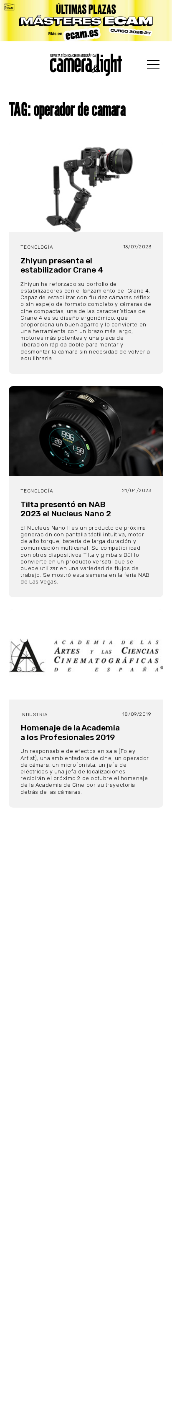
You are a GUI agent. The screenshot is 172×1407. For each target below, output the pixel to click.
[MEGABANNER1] (86, 20)
